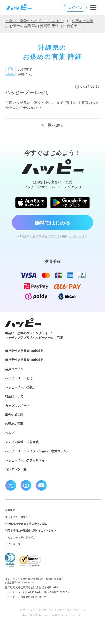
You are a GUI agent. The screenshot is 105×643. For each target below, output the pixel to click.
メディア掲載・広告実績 (22, 442)
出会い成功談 (14, 414)
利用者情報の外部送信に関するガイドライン (30, 530)
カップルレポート (17, 405)
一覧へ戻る (54, 125)
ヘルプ (9, 433)
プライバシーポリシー (18, 517)
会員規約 (10, 510)
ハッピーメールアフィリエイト (26, 460)
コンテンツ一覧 (16, 469)
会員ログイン (14, 369)
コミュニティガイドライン (20, 537)
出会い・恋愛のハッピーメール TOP (34, 21)
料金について (14, 396)
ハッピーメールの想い (20, 387)
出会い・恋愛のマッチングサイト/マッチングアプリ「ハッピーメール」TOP (34, 335)
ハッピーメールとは (19, 378)
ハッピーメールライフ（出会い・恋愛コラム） (37, 451)
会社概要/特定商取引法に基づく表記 (26, 523)
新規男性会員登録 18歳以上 (24, 360)
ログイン (75, 8)
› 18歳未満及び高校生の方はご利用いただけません (52, 236)
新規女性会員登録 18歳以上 (24, 351)
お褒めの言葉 (82, 21)
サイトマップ (12, 544)
